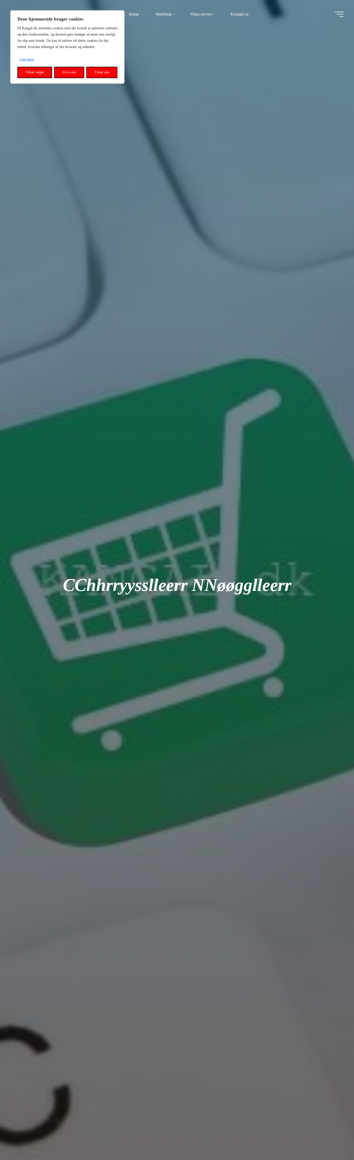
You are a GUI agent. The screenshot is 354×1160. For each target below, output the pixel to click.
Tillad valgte (34, 72)
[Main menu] (339, 14)
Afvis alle (69, 72)
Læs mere (27, 59)
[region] (67, 47)
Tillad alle (101, 72)
